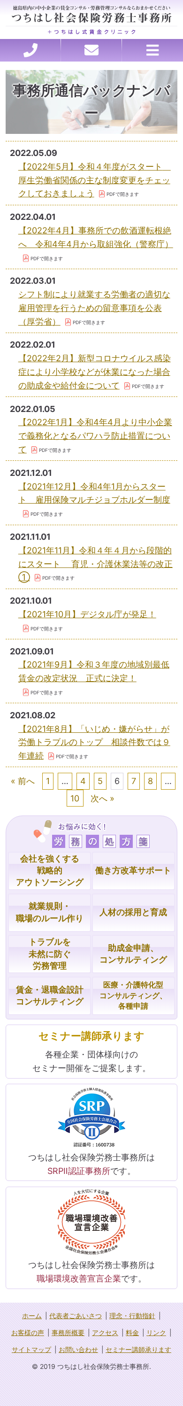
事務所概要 (68, 1332)
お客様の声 (27, 1332)
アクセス (105, 1332)
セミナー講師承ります (138, 1349)
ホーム (32, 1316)
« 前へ (23, 781)
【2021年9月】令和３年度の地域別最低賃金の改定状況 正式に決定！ (93, 671)
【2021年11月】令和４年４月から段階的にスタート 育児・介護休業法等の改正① (95, 564)
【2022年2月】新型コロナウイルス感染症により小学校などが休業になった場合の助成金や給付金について (94, 371)
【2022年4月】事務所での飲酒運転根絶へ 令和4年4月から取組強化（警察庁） (95, 237)
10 (74, 798)
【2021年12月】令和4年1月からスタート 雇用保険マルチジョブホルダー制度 (94, 493)
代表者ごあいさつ (75, 1316)
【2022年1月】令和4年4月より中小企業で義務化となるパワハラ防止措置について (95, 435)
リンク (156, 1332)
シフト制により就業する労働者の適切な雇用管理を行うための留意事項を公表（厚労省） (94, 307)
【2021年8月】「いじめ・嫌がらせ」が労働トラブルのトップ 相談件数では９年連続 (94, 742)
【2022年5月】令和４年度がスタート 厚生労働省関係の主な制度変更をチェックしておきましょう (94, 180)
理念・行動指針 (132, 1316)
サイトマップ (31, 1349)
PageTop (164, 1395)
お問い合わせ (78, 1349)
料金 (132, 1332)
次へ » (102, 798)
